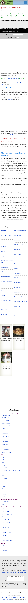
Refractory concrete (5, 271)
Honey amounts (6, 423)
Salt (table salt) (6, 522)
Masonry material (6, 548)
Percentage (4, 478)
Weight (3, 496)
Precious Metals (6, 501)
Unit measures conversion (20, 230)
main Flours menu (11, 10)
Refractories (5, 550)
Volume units (5, 449)
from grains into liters (13, 78)
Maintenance (17, 268)
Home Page (3, 230)
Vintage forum (4, 256)
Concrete (4, 545)
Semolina (4, 431)
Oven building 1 (4, 309)
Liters (25, 10)
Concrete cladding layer (6, 281)
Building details (4, 267)
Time (3, 491)
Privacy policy (5, 597)
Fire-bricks (3, 290)
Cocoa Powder (5, 511)
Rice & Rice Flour (6, 425)
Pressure (4, 483)
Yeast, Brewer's (6, 530)
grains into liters (11, 134)
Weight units (5, 452)
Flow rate (4, 467)
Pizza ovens (3, 241)
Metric (3, 475)
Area (3, 459)
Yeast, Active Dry (6, 527)
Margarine (4, 516)
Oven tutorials (17, 235)
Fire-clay (3, 295)
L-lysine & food (18, 292)
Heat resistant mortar (5, 276)
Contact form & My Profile (20, 301)
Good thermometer (5, 305)
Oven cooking (17, 254)
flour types (9, 99)
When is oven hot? (18, 244)
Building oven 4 (18, 296)
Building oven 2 (4, 314)
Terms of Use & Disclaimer (15, 597)
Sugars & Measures (7, 524)
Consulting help (17, 311)
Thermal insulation (5, 286)
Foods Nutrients (6, 447)
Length (3, 472)
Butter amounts (6, 415)
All (10, 449)
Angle (3, 457)
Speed (3, 486)
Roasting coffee (17, 259)
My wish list (17, 306)
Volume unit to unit (7, 538)
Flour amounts (5, 420)
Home (6, 2)
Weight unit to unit (7, 540)
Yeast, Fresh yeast (6, 532)
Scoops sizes (5, 444)
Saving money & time (6, 300)
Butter (3, 508)
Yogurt (3, 439)
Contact (24, 597)
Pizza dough (17, 249)
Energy (4, 465)
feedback (7, 584)
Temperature (5, 441)
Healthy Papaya (17, 287)
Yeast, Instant (5, 535)
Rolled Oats (5, 428)
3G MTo (16, 278)
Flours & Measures (7, 514)
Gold (3, 504)
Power (3, 480)
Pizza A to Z (17, 240)
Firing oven (17, 263)
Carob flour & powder (7, 417)
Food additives (17, 282)
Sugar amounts (5, 433)
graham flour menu (19, 10)
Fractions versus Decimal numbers (11, 470)
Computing (5, 462)
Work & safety (17, 273)
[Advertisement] (14, 56)
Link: (5, 580)
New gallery (3, 246)
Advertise (4, 599)
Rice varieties (5, 519)
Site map (16, 315)
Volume (4, 494)
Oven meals (3, 251)
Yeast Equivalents (6, 436)
